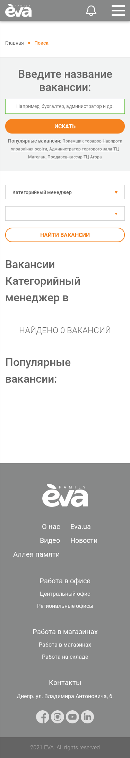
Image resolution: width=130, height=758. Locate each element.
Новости (84, 540)
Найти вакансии (65, 235)
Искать (65, 126)
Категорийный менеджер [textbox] (42, 192)
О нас (51, 526)
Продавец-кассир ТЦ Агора (74, 157)
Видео (50, 540)
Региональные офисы (65, 606)
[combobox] (65, 192)
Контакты (65, 682)
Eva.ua (80, 526)
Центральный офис (65, 594)
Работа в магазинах (65, 644)
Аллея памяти (36, 554)
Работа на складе (65, 657)
